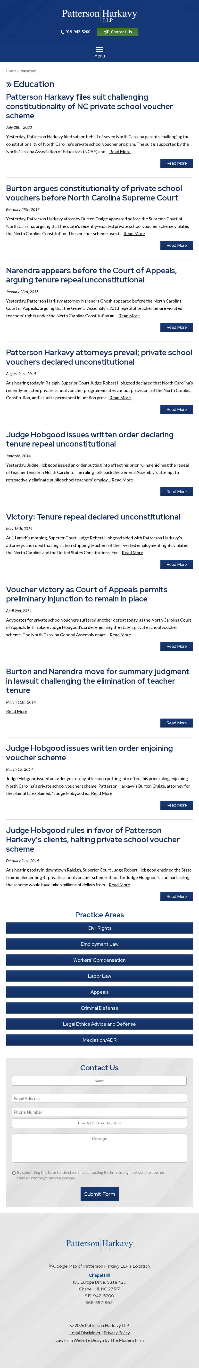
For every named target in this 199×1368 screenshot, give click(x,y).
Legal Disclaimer (85, 1332)
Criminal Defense (99, 1008)
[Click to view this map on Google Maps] (99, 1266)
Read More (120, 151)
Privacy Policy (117, 1332)
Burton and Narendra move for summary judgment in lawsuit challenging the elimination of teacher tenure (98, 680)
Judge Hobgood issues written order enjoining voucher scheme (89, 752)
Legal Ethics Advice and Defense (99, 1024)
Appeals (100, 992)
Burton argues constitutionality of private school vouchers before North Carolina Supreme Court (94, 193)
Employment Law (99, 944)
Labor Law (99, 976)
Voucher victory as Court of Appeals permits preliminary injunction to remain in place (86, 594)
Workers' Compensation (99, 960)
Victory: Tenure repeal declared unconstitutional (93, 517)
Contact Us (121, 31)
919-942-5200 (78, 31)
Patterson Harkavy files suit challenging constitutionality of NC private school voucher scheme (89, 106)
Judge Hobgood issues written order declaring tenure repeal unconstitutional (90, 439)
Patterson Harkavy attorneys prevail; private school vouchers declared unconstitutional (99, 357)
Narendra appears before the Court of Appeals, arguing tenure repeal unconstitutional (91, 275)
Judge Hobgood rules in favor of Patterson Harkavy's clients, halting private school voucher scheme (93, 839)
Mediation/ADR (99, 1040)
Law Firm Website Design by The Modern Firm (99, 1340)
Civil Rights (100, 928)
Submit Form (99, 1194)
